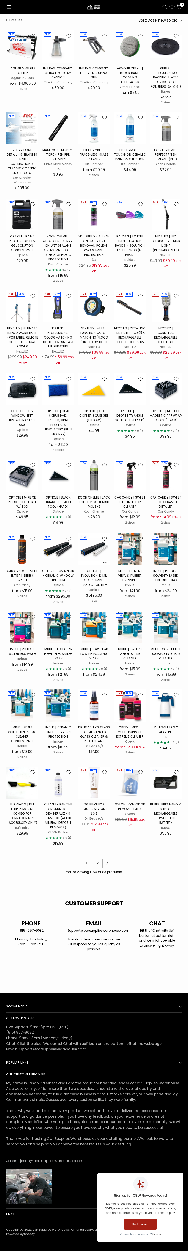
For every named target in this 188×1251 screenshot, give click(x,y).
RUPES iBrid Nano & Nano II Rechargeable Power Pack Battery (165, 813)
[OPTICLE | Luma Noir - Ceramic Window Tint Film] (58, 549)
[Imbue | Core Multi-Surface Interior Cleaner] (166, 628)
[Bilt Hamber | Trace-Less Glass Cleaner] (94, 128)
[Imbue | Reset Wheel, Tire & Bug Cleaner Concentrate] (22, 705)
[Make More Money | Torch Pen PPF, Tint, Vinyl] (58, 128)
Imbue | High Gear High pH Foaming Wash (58, 654)
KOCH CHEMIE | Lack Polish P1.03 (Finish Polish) (94, 502)
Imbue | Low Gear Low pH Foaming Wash (94, 654)
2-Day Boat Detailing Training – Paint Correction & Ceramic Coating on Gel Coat (22, 161)
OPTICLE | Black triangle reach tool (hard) (58, 502)
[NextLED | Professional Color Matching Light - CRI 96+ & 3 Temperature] (58, 306)
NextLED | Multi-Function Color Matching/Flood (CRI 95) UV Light (94, 335)
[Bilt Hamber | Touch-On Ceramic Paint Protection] (130, 128)
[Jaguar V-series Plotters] (22, 46)
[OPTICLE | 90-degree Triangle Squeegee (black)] (130, 389)
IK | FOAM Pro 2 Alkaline (166, 729)
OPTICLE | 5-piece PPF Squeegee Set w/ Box (22, 502)
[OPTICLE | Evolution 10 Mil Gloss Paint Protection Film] (94, 549)
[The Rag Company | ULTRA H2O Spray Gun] (94, 46)
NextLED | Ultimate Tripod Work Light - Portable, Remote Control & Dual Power (22, 337)
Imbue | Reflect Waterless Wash (22, 651)
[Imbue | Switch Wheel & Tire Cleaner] (130, 628)
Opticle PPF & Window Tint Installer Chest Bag (22, 418)
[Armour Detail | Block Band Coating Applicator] (130, 46)
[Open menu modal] (8, 7)
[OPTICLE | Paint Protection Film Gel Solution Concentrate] (22, 215)
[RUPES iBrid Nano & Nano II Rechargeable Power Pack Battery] (166, 783)
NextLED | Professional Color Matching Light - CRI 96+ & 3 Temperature (58, 337)
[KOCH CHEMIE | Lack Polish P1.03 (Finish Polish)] (94, 476)
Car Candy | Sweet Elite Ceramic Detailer (165, 502)
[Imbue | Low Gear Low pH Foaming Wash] (94, 628)
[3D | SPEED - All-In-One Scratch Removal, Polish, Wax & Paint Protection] (94, 215)
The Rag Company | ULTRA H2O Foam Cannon (58, 73)
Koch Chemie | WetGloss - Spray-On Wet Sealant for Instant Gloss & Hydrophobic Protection (58, 248)
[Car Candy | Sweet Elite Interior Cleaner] (130, 476)
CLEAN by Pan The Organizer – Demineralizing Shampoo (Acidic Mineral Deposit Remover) (58, 815)
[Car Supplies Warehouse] (94, 7)
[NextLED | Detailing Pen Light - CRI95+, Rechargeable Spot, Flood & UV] (130, 306)
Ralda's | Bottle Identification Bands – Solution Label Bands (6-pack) (130, 245)
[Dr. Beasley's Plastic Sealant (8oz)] (94, 783)
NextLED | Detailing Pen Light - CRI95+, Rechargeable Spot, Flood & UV (130, 335)
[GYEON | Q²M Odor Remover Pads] (130, 783)
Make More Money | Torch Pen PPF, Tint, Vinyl (58, 154)
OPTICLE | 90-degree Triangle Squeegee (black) (129, 415)
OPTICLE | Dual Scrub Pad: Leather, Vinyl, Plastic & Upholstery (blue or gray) (58, 422)
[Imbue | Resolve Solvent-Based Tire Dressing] (166, 549)
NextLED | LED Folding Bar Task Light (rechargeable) (166, 243)
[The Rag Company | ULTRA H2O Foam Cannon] (58, 46)
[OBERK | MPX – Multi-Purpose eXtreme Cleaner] (130, 705)
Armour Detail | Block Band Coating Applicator (130, 75)
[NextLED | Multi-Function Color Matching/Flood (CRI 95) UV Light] (94, 306)
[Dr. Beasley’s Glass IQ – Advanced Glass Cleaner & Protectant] (94, 705)
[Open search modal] (164, 7)
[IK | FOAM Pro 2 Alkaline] (166, 705)
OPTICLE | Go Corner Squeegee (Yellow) (93, 415)
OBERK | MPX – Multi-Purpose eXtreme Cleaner (130, 732)
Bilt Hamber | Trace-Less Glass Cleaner (93, 154)
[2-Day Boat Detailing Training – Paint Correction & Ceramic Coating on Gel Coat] (22, 128)
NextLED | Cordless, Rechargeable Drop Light (165, 335)
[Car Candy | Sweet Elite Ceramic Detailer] (166, 476)
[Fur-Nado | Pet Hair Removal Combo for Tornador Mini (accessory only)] (22, 783)
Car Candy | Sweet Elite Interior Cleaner (129, 502)
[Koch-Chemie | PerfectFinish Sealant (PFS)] (166, 128)
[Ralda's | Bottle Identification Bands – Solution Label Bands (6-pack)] (130, 215)
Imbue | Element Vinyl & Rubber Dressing (130, 575)
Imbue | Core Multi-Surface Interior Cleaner (166, 654)
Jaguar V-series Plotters (22, 70)
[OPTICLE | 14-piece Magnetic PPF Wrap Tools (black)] (166, 389)
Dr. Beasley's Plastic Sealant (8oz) (94, 809)
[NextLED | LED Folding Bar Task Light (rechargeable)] (166, 215)
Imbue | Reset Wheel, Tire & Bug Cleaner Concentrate (22, 734)
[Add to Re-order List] (32, 35)
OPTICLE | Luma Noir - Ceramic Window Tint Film (58, 575)
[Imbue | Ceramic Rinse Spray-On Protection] (58, 705)
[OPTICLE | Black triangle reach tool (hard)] (58, 476)
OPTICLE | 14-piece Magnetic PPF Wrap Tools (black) (166, 415)
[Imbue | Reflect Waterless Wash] (22, 628)
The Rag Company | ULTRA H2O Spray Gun (94, 73)
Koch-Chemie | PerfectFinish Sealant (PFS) (166, 154)
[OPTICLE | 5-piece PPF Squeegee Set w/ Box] (22, 476)
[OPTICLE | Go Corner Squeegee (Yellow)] (94, 389)
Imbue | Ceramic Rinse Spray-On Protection (58, 732)
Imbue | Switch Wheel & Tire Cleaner (130, 654)
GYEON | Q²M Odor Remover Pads (130, 806)
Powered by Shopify (20, 1234)
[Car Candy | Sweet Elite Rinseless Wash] (22, 549)
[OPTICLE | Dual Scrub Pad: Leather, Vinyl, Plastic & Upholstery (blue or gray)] (58, 389)
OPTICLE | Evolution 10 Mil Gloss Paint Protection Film (94, 578)
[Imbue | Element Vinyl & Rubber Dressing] (130, 549)
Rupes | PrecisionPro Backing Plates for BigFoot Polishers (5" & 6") (166, 77)
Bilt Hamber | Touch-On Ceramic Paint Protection (130, 154)
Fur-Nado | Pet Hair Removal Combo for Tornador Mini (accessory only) (22, 813)
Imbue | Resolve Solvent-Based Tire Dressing (165, 575)
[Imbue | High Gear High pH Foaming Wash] (58, 628)
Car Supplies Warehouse (51, 1230)
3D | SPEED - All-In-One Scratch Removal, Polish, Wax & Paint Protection (94, 245)
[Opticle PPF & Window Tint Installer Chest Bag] (22, 389)
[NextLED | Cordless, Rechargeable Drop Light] (166, 306)
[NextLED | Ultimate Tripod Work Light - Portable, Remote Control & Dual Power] (22, 306)
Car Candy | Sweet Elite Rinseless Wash (22, 575)
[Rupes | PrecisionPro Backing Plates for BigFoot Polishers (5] (166, 46)
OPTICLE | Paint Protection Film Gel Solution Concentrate (22, 243)
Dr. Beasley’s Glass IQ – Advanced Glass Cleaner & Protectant (94, 734)
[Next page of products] (107, 863)
